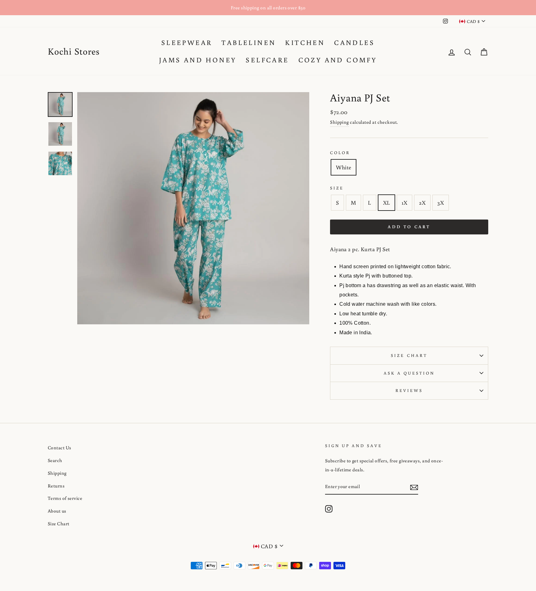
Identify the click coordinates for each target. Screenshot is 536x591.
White (343, 167)
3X (440, 202)
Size (337, 188)
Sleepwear (186, 42)
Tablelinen (248, 42)
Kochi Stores (74, 51)
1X (404, 202)
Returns (56, 485)
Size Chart (409, 355)
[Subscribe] (414, 486)
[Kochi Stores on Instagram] (329, 508)
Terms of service (65, 498)
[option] (268, 7)
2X (422, 202)
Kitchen (305, 42)
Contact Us (59, 447)
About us (57, 511)
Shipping (339, 122)
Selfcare (267, 59)
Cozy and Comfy (337, 59)
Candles (354, 42)
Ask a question (409, 373)
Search (55, 460)
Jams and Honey (198, 59)
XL (386, 202)
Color (340, 152)
